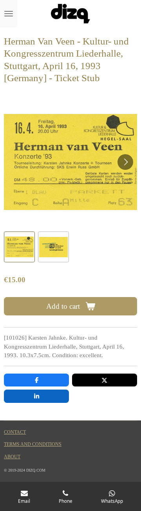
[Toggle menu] (8, 13)
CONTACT (15, 432)
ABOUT (12, 456)
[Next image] (125, 162)
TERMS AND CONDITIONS (32, 444)
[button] (19, 246)
